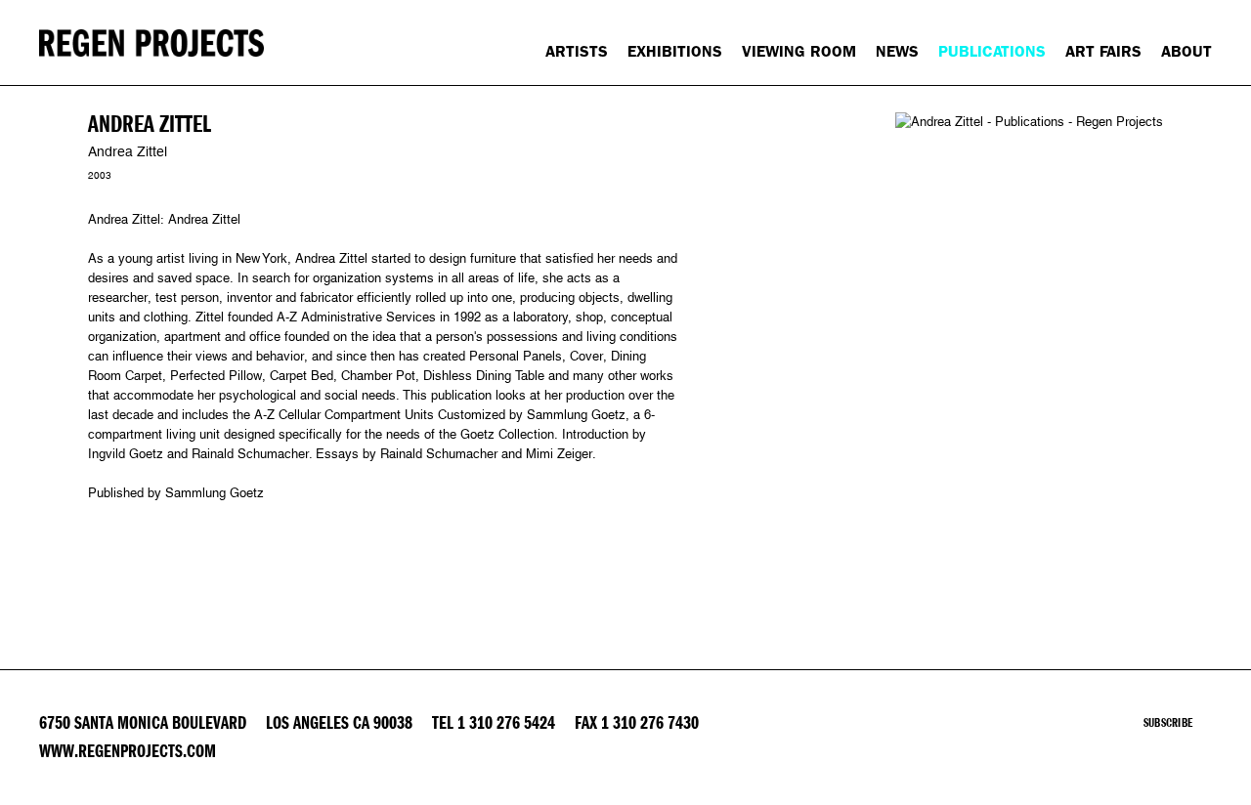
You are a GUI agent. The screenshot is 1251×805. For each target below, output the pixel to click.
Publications (992, 51)
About (1186, 51)
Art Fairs (1103, 51)
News (897, 51)
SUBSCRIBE (1167, 723)
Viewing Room (799, 51)
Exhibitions (674, 51)
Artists (576, 51)
